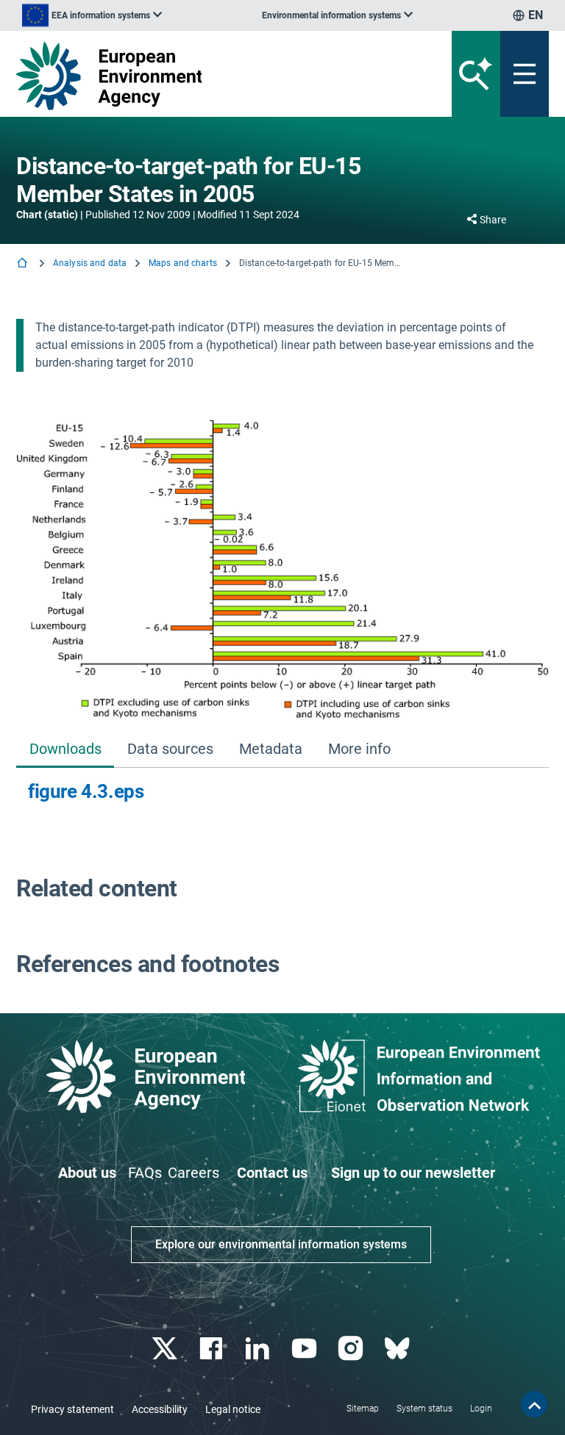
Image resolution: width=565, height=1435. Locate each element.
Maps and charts (183, 263)
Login (481, 1408)
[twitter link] (166, 1349)
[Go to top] (534, 1404)
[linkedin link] (259, 1349)
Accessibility (160, 1409)
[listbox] (92, 15)
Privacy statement (72, 1409)
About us (87, 1173)
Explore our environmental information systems (281, 1244)
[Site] (190, 75)
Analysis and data (90, 263)
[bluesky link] (398, 1349)
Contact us (272, 1173)
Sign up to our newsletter (413, 1173)
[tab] (65, 750)
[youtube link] (305, 1349)
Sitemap (363, 1408)
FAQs (145, 1173)
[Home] (23, 264)
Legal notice (232, 1409)
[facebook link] (213, 1349)
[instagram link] (352, 1349)
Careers (193, 1173)
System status (424, 1408)
